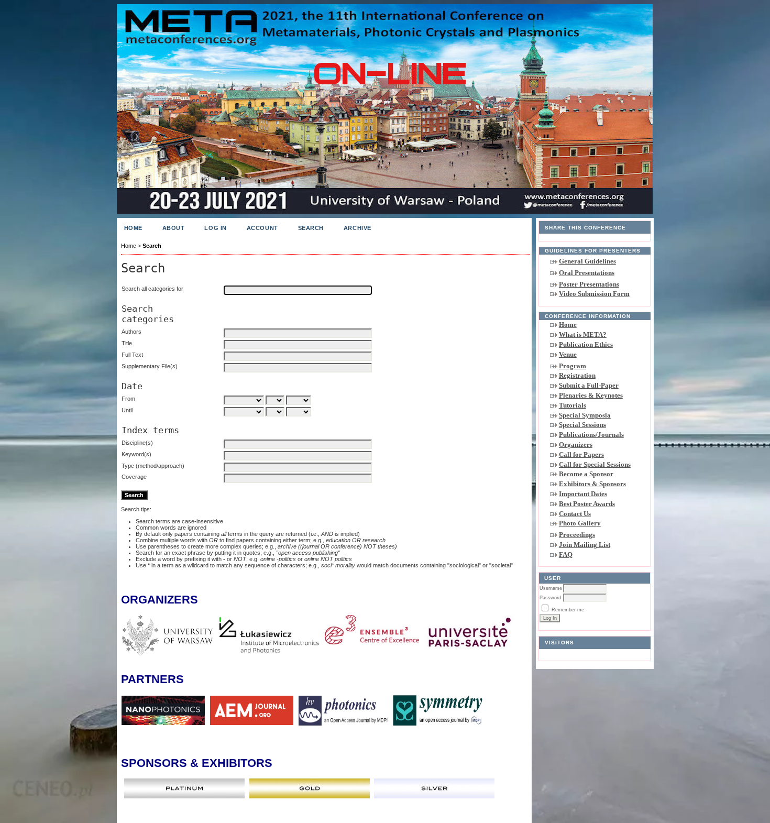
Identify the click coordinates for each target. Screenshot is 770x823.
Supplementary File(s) (150, 366)
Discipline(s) (137, 443)
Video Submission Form (594, 294)
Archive (357, 228)
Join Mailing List (584, 544)
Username (551, 588)
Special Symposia (585, 415)
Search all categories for (152, 289)
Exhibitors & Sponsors (592, 484)
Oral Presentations (586, 273)
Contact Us (575, 514)
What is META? (583, 334)
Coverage (134, 477)
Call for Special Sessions (595, 464)
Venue (568, 354)
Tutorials (572, 405)
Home (568, 324)
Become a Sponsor (586, 474)
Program (572, 366)
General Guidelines (587, 261)
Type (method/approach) (153, 466)
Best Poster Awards (587, 504)
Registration (577, 375)
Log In (215, 228)
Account (262, 228)
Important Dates (583, 494)
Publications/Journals (591, 434)
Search (311, 228)
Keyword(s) (136, 454)
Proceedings (577, 535)
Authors (131, 331)
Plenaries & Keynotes (591, 395)
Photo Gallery (580, 523)
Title (127, 343)
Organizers (575, 444)
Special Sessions (582, 425)
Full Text (132, 355)
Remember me (568, 609)
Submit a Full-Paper (589, 385)
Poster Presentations (589, 284)
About (173, 228)
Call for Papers (581, 454)
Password (550, 597)
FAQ (566, 554)
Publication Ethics (586, 344)
